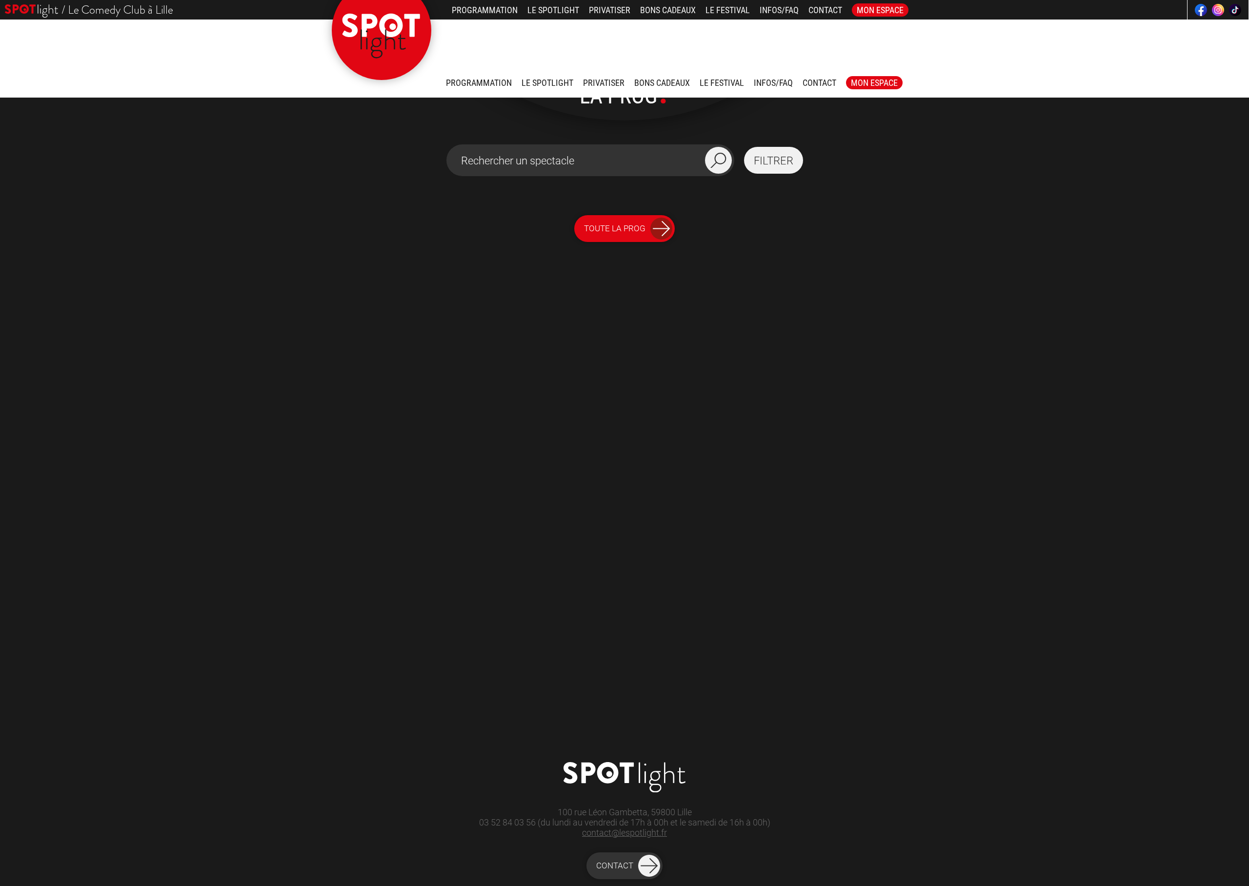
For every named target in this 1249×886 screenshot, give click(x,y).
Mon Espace (880, 10)
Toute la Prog (614, 228)
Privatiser (609, 10)
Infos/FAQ (779, 10)
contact (614, 865)
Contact (825, 10)
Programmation (485, 10)
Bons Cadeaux (668, 10)
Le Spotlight (553, 10)
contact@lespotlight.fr (624, 832)
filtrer (773, 160)
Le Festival (727, 10)
